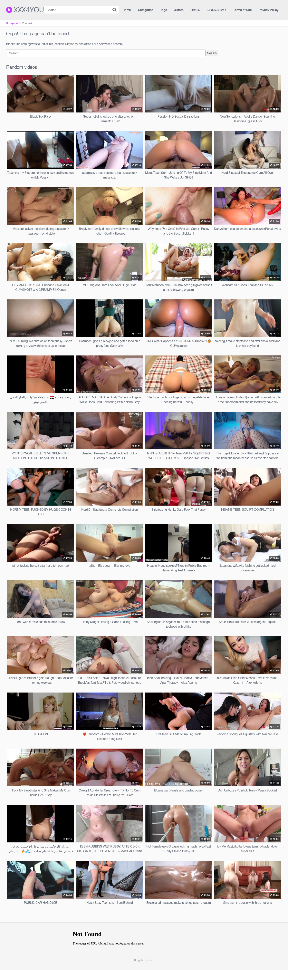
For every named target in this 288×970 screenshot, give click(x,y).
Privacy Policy (268, 9)
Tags (163, 9)
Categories (145, 9)
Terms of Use (242, 9)
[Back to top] (277, 957)
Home (126, 9)
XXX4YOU (28, 9)
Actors (179, 9)
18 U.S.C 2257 (216, 9)
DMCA (195, 9)
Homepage (11, 23)
